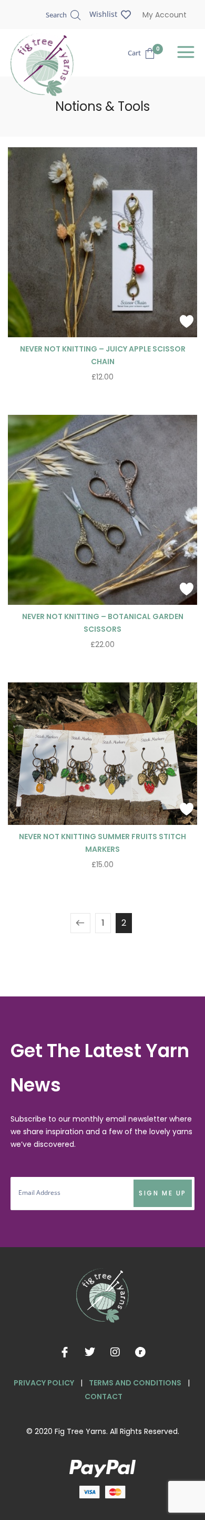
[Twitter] (89, 1352)
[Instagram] (115, 1352)
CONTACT (103, 1396)
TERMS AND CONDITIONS (135, 1383)
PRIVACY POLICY (44, 1383)
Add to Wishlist (186, 321)
